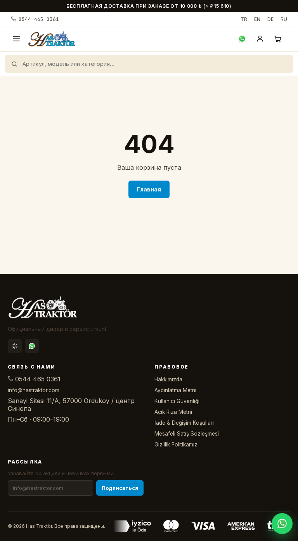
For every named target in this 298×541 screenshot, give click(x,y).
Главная (149, 189)
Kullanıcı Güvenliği (176, 401)
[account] (260, 38)
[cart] (277, 38)
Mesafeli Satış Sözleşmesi (186, 434)
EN (257, 19)
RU (284, 19)
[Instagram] (15, 346)
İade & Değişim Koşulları (184, 423)
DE (270, 19)
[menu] (16, 38)
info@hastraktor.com (33, 390)
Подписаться (120, 488)
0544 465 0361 (39, 19)
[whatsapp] (242, 38)
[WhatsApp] (32, 346)
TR (244, 19)
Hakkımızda (168, 379)
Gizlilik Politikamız (176, 444)
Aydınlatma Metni (175, 390)
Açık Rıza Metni (173, 412)
